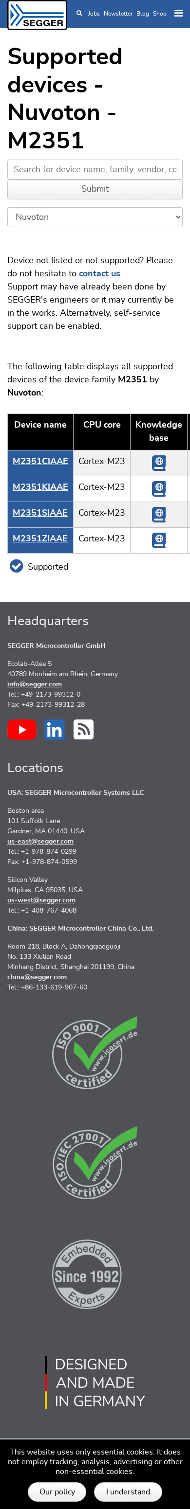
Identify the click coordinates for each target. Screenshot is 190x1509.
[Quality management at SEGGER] (95, 1052)
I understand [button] (128, 1492)
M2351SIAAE (40, 513)
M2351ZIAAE (40, 539)
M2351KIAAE (40, 487)
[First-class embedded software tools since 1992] (95, 1272)
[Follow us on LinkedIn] (56, 729)
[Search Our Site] (79, 13)
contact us (99, 273)
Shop (160, 14)
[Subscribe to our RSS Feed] (83, 729)
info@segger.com (34, 684)
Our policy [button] (57, 1492)
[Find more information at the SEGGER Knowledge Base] (159, 463)
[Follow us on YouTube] (22, 729)
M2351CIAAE (40, 461)
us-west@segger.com (41, 900)
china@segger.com (37, 977)
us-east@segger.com (40, 841)
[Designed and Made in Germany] (95, 1382)
